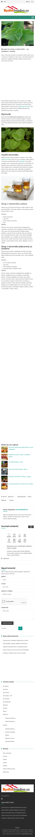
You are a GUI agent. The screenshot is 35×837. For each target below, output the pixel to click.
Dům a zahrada (7, 753)
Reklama (17, 827)
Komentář (4, 607)
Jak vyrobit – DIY (7, 695)
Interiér (5, 759)
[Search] (20, 628)
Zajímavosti (11, 496)
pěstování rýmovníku (24, 106)
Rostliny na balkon (10, 732)
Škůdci (4, 711)
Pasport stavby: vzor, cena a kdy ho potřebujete (16, 650)
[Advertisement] (17, 80)
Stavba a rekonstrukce (9, 768)
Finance (5, 756)
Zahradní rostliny (9, 741)
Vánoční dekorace (10, 721)
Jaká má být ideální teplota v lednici (17, 469)
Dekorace (5, 714)
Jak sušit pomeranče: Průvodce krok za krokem (20, 484)
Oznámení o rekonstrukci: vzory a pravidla (14, 653)
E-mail (3, 584)
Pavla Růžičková (22, 509)
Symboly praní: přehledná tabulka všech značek (15, 640)
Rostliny (5, 725)
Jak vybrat (5, 686)
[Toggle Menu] (32, 17)
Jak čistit (5, 689)
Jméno (3, 576)
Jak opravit (6, 692)
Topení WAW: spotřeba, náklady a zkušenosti (15, 643)
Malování (5, 705)
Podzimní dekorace (10, 718)
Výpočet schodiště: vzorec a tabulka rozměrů (15, 646)
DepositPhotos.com (27, 834)
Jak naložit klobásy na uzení (15, 462)
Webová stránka (6, 591)
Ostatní (5, 762)
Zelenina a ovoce (9, 738)
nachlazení (22, 161)
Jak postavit (6, 698)
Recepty (12, 500)
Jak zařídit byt (6, 702)
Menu (27, 1)
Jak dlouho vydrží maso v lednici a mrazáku (20, 476)
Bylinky (7, 735)
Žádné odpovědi (21, 496)
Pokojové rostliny (10, 729)
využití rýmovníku (6, 159)
